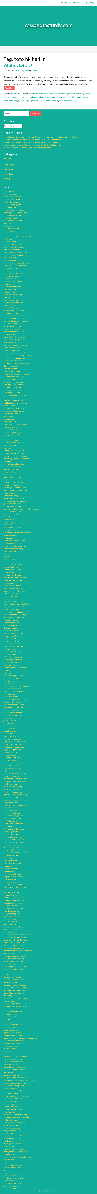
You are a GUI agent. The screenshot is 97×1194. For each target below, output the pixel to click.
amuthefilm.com (10, 649)
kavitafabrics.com (11, 797)
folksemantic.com (11, 416)
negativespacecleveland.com (16, 773)
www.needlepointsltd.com (15, 985)
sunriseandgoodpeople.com (15, 778)
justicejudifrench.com (12, 702)
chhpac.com (9, 1162)
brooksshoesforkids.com (14, 874)
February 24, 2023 (21, 70)
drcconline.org (10, 826)
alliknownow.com (11, 609)
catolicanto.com (11, 522)
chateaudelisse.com (12, 313)
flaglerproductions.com (13, 628)
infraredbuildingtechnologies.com (18, 355)
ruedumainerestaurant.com (15, 667)
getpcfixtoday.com (12, 276)
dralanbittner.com (11, 429)
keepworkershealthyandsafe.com (17, 263)
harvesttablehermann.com (14, 358)
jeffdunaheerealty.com (13, 945)
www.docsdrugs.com (12, 977)
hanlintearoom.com (12, 1128)
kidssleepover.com (11, 239)
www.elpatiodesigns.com (14, 1067)
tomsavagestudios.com (13, 506)
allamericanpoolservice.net (15, 501)
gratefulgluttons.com (12, 569)
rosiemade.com (10, 445)
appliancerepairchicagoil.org (15, 255)
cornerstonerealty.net (13, 1035)
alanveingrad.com (11, 752)
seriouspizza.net (10, 860)
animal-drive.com (11, 868)
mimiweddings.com (11, 1175)
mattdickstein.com (11, 911)
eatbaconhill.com (11, 234)
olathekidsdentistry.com (14, 450)
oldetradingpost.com (12, 342)
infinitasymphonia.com (13, 657)
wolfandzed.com (11, 1019)
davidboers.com (10, 905)
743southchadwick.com (13, 376)
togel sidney (88, 3)
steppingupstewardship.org (15, 1006)
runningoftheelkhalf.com (14, 942)
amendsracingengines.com (14, 956)
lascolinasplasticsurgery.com (15, 990)
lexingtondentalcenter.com (15, 490)
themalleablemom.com (13, 707)
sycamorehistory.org (12, 1032)
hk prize (39, 93)
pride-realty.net (10, 1120)
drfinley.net (8, 1141)
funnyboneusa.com (11, 789)
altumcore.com (10, 866)
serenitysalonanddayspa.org (15, 212)
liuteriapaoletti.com (12, 776)
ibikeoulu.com (9, 694)
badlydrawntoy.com (12, 913)
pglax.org (7, 771)
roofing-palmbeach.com (14, 382)
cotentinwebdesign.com (14, 339)
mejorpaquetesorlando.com (15, 456)
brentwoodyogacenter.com (15, 1001)
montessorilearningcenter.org (16, 1096)
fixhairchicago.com (11, 847)
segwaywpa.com (10, 882)
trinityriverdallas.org (12, 527)
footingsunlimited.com (13, 972)
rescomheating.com (12, 1173)
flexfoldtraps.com (11, 953)
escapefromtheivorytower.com (17, 374)
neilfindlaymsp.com (12, 821)
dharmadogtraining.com (13, 1165)
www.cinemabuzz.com (13, 1024)
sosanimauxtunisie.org (13, 294)
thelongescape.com (12, 736)
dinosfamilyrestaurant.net (14, 353)
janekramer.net (10, 720)
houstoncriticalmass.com (14, 601)
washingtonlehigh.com (13, 1011)
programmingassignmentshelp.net (18, 236)
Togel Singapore (10, 164)
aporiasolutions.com (12, 879)
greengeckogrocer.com (13, 482)
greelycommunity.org (12, 665)
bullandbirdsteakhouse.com (15, 987)
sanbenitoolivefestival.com (15, 577)
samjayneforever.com (12, 1101)
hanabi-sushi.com (11, 1017)
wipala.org (8, 554)
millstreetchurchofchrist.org (15, 1114)
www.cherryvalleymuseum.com (16, 337)
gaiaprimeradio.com (12, 728)
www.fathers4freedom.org (15, 937)
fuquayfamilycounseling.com (15, 1151)
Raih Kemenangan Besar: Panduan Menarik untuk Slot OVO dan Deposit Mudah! (33, 139)
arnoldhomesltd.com (12, 387)
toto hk (42, 101)
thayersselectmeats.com (14, 876)
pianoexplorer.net (11, 1046)
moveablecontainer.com (14, 331)
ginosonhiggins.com (12, 755)
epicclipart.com (10, 284)
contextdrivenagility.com (14, 691)
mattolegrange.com (12, 739)
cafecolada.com (10, 583)
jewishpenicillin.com (12, 503)
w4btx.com (8, 461)
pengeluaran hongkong (56, 97)
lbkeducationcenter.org (13, 525)
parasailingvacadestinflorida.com (17, 1117)
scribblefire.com (10, 535)
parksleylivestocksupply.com (16, 546)
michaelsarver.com (11, 480)
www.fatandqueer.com (13, 961)
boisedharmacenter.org (13, 548)
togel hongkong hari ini (28, 101)
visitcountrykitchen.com (14, 747)
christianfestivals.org (12, 744)
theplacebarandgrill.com (14, 829)
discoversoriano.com (12, 585)
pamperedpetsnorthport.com (16, 442)
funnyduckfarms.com (12, 1130)
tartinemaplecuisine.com (14, 718)
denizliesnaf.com (11, 850)
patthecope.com (11, 855)
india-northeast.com (12, 379)
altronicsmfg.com (11, 231)
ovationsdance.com (12, 514)
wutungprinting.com (12, 757)
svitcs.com (8, 858)
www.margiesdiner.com (13, 979)
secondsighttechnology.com (16, 477)
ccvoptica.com (10, 1009)
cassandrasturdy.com (12, 575)
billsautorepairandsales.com (15, 1091)
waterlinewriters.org (12, 890)
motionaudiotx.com (12, 1167)
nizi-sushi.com (9, 723)
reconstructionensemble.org (15, 794)
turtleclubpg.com (11, 808)
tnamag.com (9, 871)
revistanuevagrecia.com (13, 675)
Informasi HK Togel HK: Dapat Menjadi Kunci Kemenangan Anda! (27, 147)
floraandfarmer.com (12, 366)
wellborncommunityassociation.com (19, 316)
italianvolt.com (10, 421)
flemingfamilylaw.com (13, 1143)
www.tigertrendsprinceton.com (17, 935)
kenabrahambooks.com (13, 644)
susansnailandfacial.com (13, 929)
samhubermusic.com (12, 1186)
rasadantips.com (10, 226)
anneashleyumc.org (11, 964)
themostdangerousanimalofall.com (18, 604)
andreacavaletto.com (13, 543)
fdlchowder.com (10, 982)
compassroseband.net (13, 863)
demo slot (77, 3)
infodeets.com (10, 207)
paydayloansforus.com (13, 244)
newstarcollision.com (12, 472)
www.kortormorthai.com (14, 958)
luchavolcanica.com (12, 800)
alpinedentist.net (11, 300)
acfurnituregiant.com (12, 218)
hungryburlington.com (13, 712)
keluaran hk (62, 93)
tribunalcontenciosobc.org (15, 614)
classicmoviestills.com (13, 580)
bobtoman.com (10, 292)
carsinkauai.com (10, 1112)
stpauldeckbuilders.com (13, 969)
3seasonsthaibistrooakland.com (17, 532)
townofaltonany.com (12, 768)
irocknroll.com (10, 405)
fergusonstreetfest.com (13, 1099)
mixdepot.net (9, 1027)
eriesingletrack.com (12, 440)
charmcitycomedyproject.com (16, 686)
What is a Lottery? (18, 66)
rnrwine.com (9, 1146)
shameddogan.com (11, 892)
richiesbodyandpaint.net (14, 199)
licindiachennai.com (12, 202)
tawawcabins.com (11, 413)
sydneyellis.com (10, 493)
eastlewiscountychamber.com (16, 612)
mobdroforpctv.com (12, 572)
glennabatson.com (11, 622)
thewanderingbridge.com (14, 704)
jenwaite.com (9, 1133)
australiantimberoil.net (13, 350)
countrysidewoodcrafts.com (15, 252)
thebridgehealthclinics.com (15, 887)
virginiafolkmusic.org (12, 511)
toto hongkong (65, 101)
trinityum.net (9, 1051)
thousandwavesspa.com (13, 815)
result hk (70, 97)
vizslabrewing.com (11, 427)
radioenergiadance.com (13, 302)
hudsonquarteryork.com (13, 1069)
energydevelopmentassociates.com (19, 363)
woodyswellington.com (13, 1061)
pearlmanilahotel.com (13, 286)
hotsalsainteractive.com (14, 210)
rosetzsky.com (10, 670)
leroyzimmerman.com (12, 1138)
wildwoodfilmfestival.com (15, 318)
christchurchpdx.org (12, 641)
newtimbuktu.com (11, 228)
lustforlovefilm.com (12, 651)
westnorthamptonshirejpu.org (16, 321)
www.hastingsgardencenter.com (17, 1043)
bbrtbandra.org (10, 278)
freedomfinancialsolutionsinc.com (18, 950)
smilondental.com (11, 469)
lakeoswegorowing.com (14, 1149)
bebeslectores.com (12, 347)
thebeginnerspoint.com (13, 588)
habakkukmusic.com (12, 919)
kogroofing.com (10, 297)
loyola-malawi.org (11, 556)
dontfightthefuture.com (14, 384)
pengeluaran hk (19, 97)
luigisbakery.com (10, 1014)
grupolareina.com (11, 334)
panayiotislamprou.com (13, 308)
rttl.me (6, 1170)
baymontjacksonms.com (14, 765)
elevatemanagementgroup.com (17, 1136)
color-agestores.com (12, 551)
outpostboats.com (11, 562)
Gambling (16, 93)
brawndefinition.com (12, 630)
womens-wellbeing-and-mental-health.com (22, 509)
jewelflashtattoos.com (13, 273)
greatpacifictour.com (12, 810)
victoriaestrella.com (12, 813)
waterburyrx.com (11, 831)
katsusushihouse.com (12, 662)
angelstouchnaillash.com (14, 464)
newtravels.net (10, 241)
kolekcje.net (9, 519)
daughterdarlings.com (13, 204)
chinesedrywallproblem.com (15, 781)
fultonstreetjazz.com (12, 326)
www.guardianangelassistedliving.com (19, 1080)
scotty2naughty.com (12, 681)
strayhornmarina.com (12, 625)
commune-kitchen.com (13, 646)
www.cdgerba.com (11, 1075)
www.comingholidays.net (14, 591)
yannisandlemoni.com (12, 432)
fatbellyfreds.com (11, 1064)
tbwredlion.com (10, 1088)
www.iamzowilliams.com (14, 1040)
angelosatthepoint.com (13, 837)
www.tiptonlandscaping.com (16, 1003)
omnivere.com (9, 223)
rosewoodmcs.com (11, 1030)
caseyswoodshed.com (13, 845)
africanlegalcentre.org (13, 659)
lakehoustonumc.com (12, 916)
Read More (9, 88)
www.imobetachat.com (13, 908)
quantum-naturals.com (13, 1093)
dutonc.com (9, 733)
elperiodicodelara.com (13, 196)
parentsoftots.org (11, 895)
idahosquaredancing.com (14, 411)
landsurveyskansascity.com (15, 966)
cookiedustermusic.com (13, 792)
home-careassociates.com (14, 540)
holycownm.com (10, 802)
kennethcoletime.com (13, 710)
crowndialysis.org (11, 495)
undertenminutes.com (13, 220)
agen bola (8, 169)
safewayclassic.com (12, 249)
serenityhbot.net (11, 924)
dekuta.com (9, 1022)
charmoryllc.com (10, 596)
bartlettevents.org (11, 329)
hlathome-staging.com (13, 485)
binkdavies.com (10, 638)
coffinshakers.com (11, 696)
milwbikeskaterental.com (14, 763)
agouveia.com (9, 1154)
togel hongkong (10, 101)
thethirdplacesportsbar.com (15, 1056)
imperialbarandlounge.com (15, 395)
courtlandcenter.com (12, 818)
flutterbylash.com (11, 1125)
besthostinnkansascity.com (15, 1178)
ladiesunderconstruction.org (15, 345)
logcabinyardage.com (13, 903)
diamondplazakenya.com (14, 1085)
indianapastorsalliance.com (15, 839)
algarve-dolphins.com (12, 749)
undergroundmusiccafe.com (15, 1183)
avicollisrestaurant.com (13, 823)
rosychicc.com (9, 559)
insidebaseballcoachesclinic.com (17, 1109)
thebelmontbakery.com (13, 247)
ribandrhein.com (10, 517)
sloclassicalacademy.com (14, 617)
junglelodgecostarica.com (14, 741)
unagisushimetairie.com (13, 271)
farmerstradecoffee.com (14, 900)
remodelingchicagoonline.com (16, 998)
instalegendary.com (12, 260)
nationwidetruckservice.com (15, 805)
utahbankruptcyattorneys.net (16, 403)
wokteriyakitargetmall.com (15, 487)
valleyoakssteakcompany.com (16, 842)
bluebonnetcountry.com (14, 281)
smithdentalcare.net (12, 1181)
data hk (32, 93)
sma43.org (8, 995)
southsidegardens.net (12, 1048)
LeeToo (55, 1191)
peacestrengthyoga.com (14, 948)
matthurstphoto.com (12, 1104)
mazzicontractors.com (13, 1054)
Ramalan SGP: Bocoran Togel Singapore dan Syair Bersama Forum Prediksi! (31, 142)
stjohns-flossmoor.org (13, 786)
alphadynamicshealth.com (14, 1122)
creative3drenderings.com (14, 897)
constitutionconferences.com (16, 853)
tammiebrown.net (11, 731)
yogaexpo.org (9, 538)
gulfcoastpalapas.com (13, 884)
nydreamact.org (10, 268)
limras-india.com (10, 194)
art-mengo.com (10, 726)
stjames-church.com (12, 678)
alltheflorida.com (11, 1106)
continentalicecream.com (14, 633)
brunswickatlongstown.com (15, 715)
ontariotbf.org (10, 257)
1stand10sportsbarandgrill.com (16, 458)
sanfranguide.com (11, 593)
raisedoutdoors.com (12, 398)
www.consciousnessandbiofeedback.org (20, 1038)
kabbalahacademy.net (13, 466)
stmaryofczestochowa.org (15, 699)
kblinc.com (8, 437)
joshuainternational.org (13, 927)
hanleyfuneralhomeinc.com (15, 453)
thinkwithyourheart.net (13, 400)
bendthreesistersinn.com (14, 784)
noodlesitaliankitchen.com (15, 265)
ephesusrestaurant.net (13, 1059)
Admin (34, 70)
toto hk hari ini (52, 101)
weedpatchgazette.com (14, 435)
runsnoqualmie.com (12, 974)
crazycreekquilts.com (12, 636)
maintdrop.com (10, 289)
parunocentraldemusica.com (15, 1077)
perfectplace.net (11, 530)
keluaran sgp (65, 3)
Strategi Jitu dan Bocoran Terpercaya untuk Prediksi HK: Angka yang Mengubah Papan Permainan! (40, 137)
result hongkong (82, 97)
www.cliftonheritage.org (14, 993)
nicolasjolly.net (10, 654)
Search (35, 113)
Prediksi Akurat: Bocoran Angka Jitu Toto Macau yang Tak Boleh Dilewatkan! (32, 145)
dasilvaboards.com (11, 620)
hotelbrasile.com (11, 323)
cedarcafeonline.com (12, 215)
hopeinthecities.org (12, 567)
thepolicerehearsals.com (14, 607)
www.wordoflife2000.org (14, 408)
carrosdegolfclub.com (13, 360)
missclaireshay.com (11, 191)
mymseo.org (9, 1159)
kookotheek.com (11, 305)
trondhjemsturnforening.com (16, 1083)
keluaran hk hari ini (75, 93)
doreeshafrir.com (11, 683)
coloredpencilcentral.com (14, 390)
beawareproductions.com (14, 689)
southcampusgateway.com (15, 310)
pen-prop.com (9, 932)
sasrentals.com (10, 474)
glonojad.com (9, 673)
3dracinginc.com (10, 599)
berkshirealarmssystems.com (15, 424)
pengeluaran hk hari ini (36, 97)
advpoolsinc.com (11, 834)
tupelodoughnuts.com (13, 448)
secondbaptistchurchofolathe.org (18, 1157)
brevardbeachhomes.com (14, 371)
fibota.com (8, 1072)
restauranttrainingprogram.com (17, 498)
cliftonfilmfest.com (12, 392)
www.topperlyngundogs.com (16, 940)
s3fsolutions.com (11, 368)
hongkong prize (50, 93)
